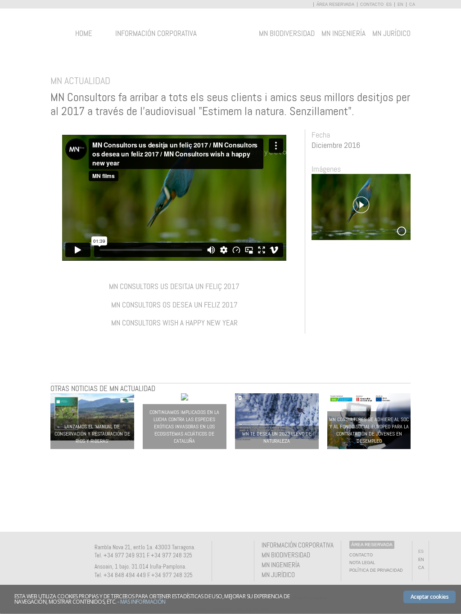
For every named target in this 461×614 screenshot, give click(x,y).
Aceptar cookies (429, 597)
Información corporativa (156, 33)
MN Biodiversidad (287, 33)
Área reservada (336, 4)
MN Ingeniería (343, 33)
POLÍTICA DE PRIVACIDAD (376, 570)
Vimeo (240, 553)
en (400, 4)
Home (83, 33)
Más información (143, 601)
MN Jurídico (391, 33)
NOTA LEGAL (362, 563)
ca (412, 4)
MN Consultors (231, 37)
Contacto (372, 4)
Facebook (225, 553)
